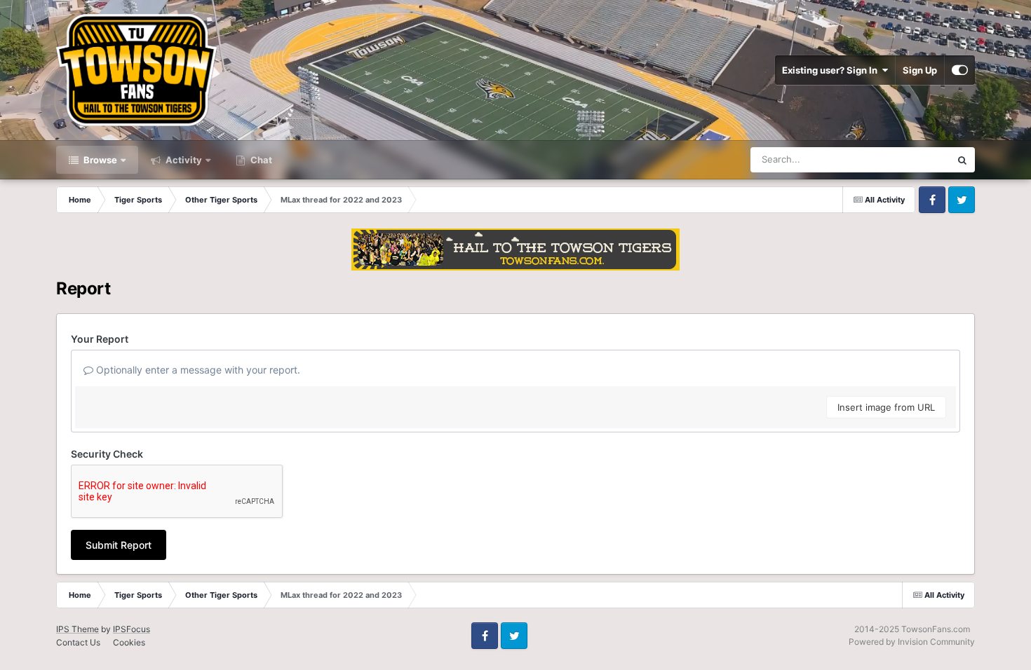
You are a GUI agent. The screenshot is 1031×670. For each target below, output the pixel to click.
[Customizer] (960, 70)
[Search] (962, 159)
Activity (182, 159)
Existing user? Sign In (832, 70)
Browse (99, 159)
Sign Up (920, 70)
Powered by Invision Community (912, 641)
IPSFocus (131, 629)
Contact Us (78, 642)
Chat (260, 159)
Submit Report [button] (118, 545)
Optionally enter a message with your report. (196, 370)
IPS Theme (77, 629)
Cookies (129, 642)
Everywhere (907, 159)
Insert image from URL (886, 407)
